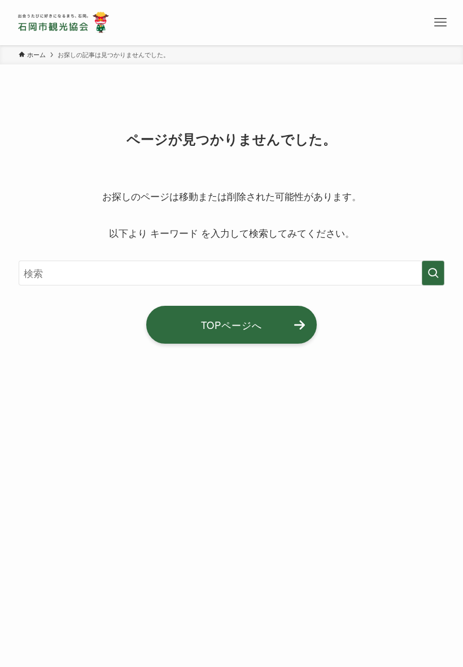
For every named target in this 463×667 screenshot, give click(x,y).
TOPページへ (231, 325)
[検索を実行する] (433, 273)
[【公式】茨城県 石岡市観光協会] (63, 22)
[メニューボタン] (440, 22)
